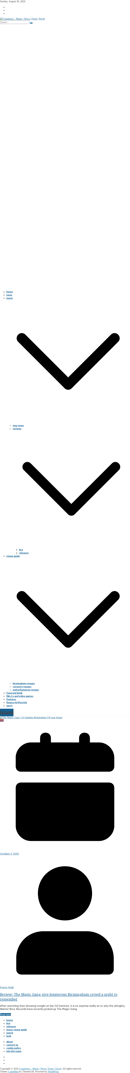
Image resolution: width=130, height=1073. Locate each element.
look (8, 1036)
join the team (13, 1051)
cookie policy (13, 1048)
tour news (18, 425)
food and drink (14, 692)
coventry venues (22, 686)
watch (9, 1032)
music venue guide (16, 1029)
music (9, 298)
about (9, 1041)
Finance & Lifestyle (16, 702)
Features (11, 699)
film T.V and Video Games (19, 696)
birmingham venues (24, 683)
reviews (17, 428)
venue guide (13, 556)
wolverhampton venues (26, 689)
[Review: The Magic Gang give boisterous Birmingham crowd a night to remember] (31, 717)
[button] (68, 422)
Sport (9, 705)
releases (24, 552)
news (9, 294)
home (9, 291)
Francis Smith (7, 987)
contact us (12, 1044)
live (21, 549)
